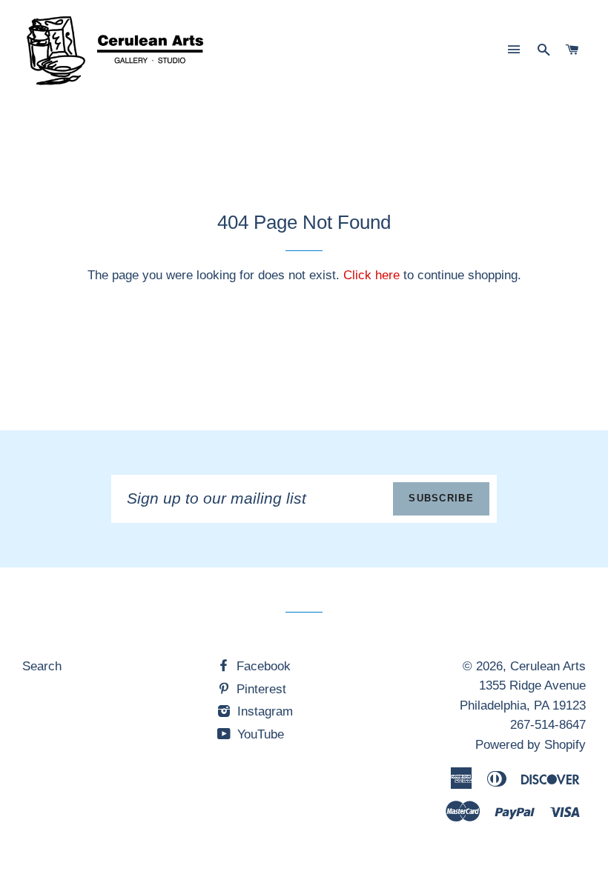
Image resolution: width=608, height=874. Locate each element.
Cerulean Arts (548, 666)
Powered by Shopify (530, 745)
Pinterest (259, 689)
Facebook (262, 666)
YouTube (259, 734)
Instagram (263, 711)
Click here (371, 275)
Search (42, 666)
